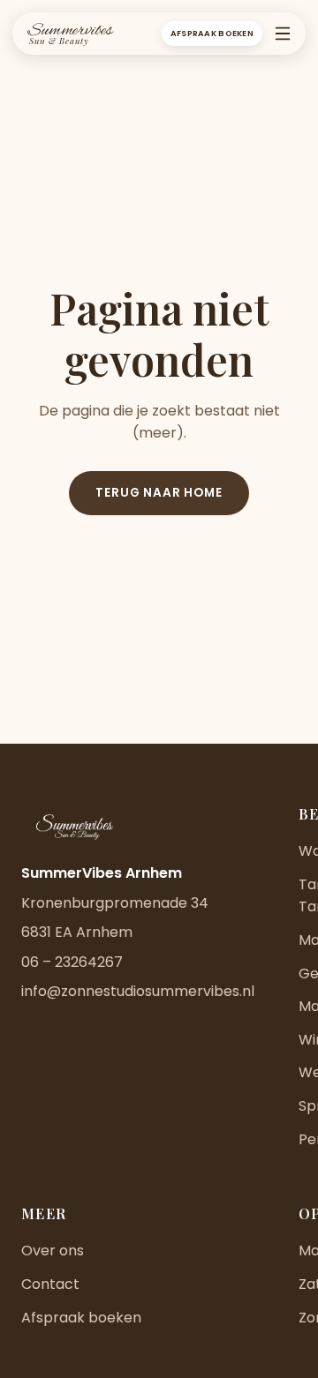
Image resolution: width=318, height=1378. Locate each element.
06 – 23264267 (72, 962)
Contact (50, 1284)
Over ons (52, 1250)
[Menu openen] (282, 33)
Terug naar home (158, 492)
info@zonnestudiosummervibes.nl (137, 991)
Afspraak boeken (212, 33)
